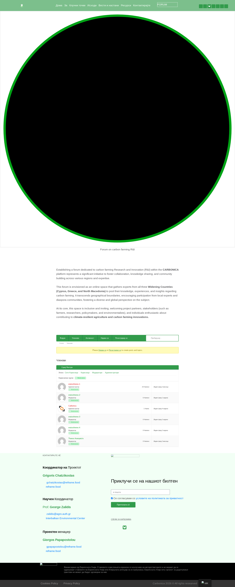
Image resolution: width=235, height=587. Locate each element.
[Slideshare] (226, 6)
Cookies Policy (49, 583)
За (65, 5)
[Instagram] (222, 6)
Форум (62, 338)
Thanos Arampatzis (76, 438)
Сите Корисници (71, 373)
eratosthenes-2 (74, 395)
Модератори (97, 373)
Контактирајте (141, 5)
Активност (90, 338)
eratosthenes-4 (74, 428)
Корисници (85, 373)
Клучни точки (77, 5)
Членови (75, 338)
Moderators (81, 378)
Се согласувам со (148, 498)
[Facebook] (201, 6)
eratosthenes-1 (74, 384)
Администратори (112, 373)
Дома (59, 5)
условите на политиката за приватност (159, 498)
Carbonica (72, 406)
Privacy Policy (72, 583)
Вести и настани (109, 5)
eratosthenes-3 (74, 417)
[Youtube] (218, 6)
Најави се (105, 338)
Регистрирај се (121, 338)
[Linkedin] (213, 6)
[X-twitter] (205, 6)
